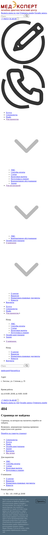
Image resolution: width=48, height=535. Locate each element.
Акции (14, 183)
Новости (14, 300)
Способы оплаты (18, 172)
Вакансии (15, 296)
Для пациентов (12, 313)
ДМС (13, 170)
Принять (41, 501)
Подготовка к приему (20, 179)
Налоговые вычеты (19, 177)
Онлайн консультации (15, 240)
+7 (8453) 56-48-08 (8, 19)
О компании (11, 341)
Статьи (14, 174)
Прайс (8, 117)
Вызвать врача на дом (10, 13)
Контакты (10, 302)
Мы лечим (10, 453)
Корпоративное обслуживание (24, 181)
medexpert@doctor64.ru (10, 371)
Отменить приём (27, 13)
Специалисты (11, 115)
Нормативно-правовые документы (25, 298)
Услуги (9, 113)
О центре (15, 293)
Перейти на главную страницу (14, 433)
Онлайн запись (40, 13)
